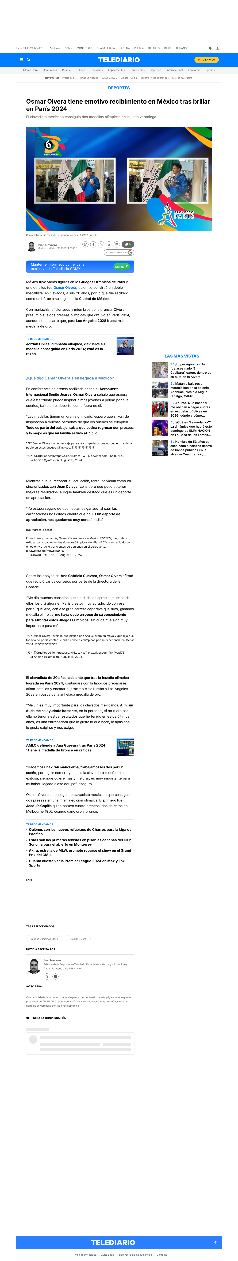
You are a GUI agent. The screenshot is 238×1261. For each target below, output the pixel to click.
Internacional (175, 70)
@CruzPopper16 (44, 456)
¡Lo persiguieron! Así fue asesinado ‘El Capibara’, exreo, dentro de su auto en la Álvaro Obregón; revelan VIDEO (191, 372)
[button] (119, 252)
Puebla (139, 48)
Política (80, 70)
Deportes (155, 70)
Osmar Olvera (78, 938)
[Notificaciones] (210, 48)
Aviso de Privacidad (85, 1254)
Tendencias (137, 70)
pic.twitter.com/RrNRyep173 (106, 652)
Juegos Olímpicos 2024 (44, 938)
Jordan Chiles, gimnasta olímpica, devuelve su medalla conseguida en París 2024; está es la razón (65, 349)
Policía (66, 70)
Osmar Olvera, (65, 287)
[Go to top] (216, 1242)
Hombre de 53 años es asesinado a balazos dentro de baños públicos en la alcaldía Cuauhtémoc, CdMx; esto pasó (191, 450)
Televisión (96, 70)
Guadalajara (106, 48)
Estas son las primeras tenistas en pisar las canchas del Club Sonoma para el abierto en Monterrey (80, 842)
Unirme (119, 266)
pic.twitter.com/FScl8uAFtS (106, 456)
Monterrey (84, 48)
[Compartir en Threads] (109, 244)
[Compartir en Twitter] (101, 244)
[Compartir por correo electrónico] (117, 244)
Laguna (125, 48)
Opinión (210, 70)
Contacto (162, 1254)
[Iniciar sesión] (217, 48)
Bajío (168, 48)
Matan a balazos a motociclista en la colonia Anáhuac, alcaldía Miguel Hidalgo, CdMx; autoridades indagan (189, 392)
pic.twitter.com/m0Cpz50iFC (45, 550)
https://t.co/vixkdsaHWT (71, 456)
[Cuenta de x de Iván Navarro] (47, 976)
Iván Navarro (47, 245)
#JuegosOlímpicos (75, 542)
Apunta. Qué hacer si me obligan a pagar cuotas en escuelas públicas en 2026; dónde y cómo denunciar (190, 411)
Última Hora (30, 70)
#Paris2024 (100, 542)
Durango (182, 48)
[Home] (119, 59)
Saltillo (154, 48)
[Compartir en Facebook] (93, 244)
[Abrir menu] (21, 59)
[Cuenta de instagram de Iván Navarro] (55, 976)
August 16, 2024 (71, 460)
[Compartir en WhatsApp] (85, 244)
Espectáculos (116, 70)
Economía (194, 70)
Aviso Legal (107, 1254)
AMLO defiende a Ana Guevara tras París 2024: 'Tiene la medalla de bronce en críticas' (66, 747)
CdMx (68, 48)
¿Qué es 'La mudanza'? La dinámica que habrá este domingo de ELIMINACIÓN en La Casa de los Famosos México (191, 430)
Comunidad (50, 70)
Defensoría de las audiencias (135, 1254)
